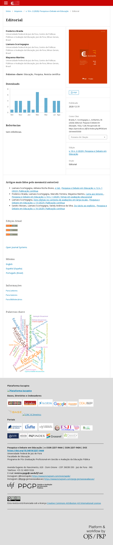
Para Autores (11, 295)
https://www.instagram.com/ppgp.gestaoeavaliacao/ (69, 479)
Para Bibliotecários (14, 299)
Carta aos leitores (95, 194)
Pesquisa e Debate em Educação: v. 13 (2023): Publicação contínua (56, 201)
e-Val (57, 188)
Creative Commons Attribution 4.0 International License (74, 503)
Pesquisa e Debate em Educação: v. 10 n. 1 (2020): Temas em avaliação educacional (52, 196)
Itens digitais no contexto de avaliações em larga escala (61, 199)
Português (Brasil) (14, 273)
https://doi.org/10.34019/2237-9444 (25, 450)
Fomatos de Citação (79, 137)
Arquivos (18, 11)
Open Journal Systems (16, 247)
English (9, 264)
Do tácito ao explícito (84, 205)
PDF (75, 92)
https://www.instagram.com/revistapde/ (51, 476)
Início (8, 11)
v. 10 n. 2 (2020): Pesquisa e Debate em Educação (47, 11)
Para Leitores (12, 290)
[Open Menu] (6, 3)
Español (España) (14, 268)
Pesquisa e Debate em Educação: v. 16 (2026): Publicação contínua (59, 207)
